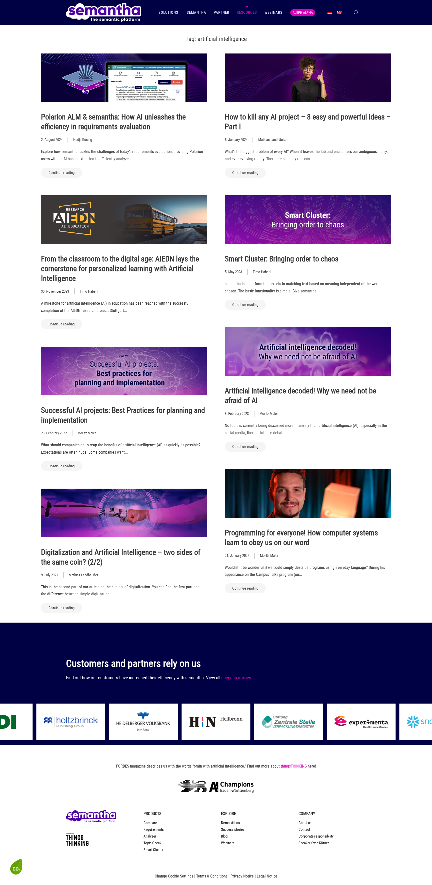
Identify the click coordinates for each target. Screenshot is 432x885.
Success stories (232, 829)
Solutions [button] (168, 12)
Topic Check (153, 843)
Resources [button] (247, 12)
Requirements (154, 829)
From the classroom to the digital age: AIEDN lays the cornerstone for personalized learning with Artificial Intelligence (120, 268)
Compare (150, 823)
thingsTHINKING (294, 766)
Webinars (273, 12)
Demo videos (230, 823)
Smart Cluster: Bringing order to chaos (281, 258)
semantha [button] (196, 12)
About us (305, 823)
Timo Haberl (89, 291)
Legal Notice (267, 876)
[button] (356, 12)
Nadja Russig (82, 139)
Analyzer (150, 836)
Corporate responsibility (316, 836)
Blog (224, 836)
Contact (304, 829)
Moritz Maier (269, 413)
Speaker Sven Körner (313, 843)
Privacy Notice (242, 876)
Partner (221, 12)
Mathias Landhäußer (273, 139)
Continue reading (61, 172)
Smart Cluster (154, 850)
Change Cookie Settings (174, 876)
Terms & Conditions (212, 876)
